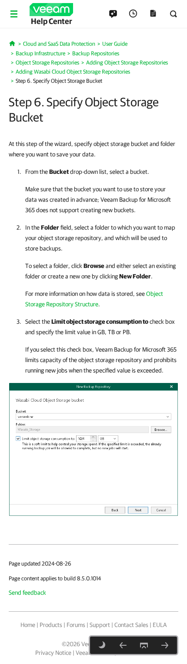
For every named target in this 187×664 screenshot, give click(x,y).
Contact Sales (131, 624)
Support (100, 624)
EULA (160, 624)
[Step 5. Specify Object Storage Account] (123, 645)
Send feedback (27, 592)
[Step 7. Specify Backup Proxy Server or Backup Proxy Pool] (165, 645)
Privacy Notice (53, 652)
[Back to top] (144, 645)
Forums (76, 624)
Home (27, 624)
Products (51, 624)
